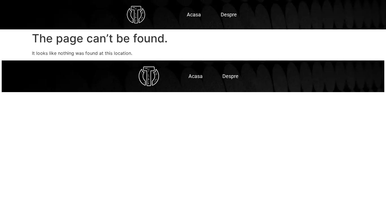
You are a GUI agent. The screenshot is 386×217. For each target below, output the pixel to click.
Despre (229, 15)
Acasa (194, 15)
